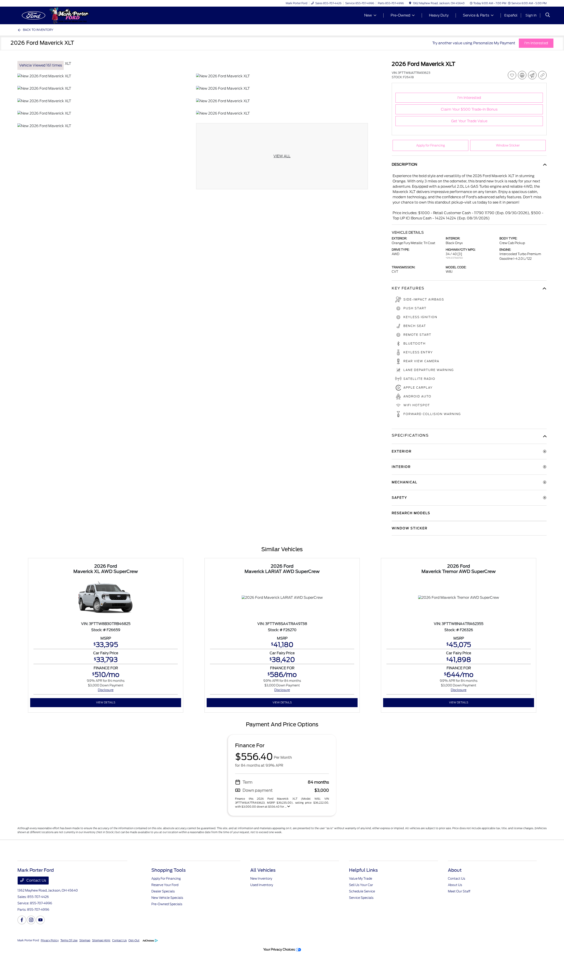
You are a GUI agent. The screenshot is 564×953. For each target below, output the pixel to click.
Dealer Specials (163, 891)
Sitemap (84, 940)
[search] (547, 15)
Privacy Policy (50, 940)
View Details (105, 702)
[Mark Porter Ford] (55, 15)
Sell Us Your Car (361, 885)
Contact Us (36, 880)
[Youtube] (40, 920)
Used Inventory (261, 885)
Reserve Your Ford (164, 885)
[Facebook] (21, 920)
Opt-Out (133, 940)
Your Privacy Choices (279, 949)
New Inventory (261, 878)
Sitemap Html (101, 940)
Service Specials (361, 897)
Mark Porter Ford (28, 940)
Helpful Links (363, 870)
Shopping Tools (168, 870)
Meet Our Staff (459, 891)
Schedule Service (362, 891)
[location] (410, 3)
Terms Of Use (69, 940)
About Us (455, 885)
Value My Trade (360, 878)
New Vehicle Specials (167, 897)
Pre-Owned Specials (166, 904)
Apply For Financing (166, 878)
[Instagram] (31, 920)
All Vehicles (263, 870)
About (455, 870)
